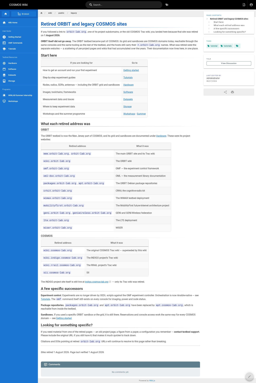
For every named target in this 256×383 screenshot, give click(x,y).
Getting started (131, 70)
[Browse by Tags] (167, 4)
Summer (141, 113)
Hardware (128, 84)
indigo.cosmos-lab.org (96, 281)
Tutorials (128, 77)
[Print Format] (232, 92)
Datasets (128, 99)
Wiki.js (152, 381)
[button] (244, 4)
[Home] (5, 14)
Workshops (129, 113)
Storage (127, 106)
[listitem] (229, 18)
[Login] (251, 4)
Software (128, 92)
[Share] (225, 92)
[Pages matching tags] (237, 46)
